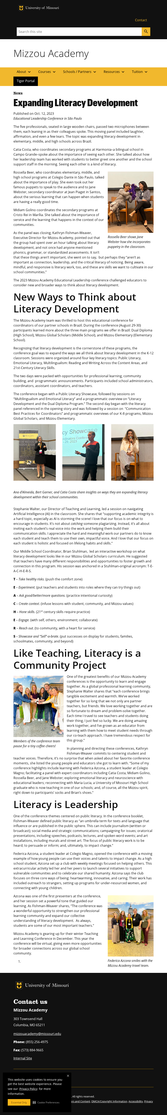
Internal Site (22, 1058)
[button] (46, 1102)
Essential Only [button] (19, 1102)
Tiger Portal (26, 81)
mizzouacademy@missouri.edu (37, 1033)
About (24, 71)
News (18, 93)
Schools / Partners (80, 71)
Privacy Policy (28, 1089)
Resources (114, 71)
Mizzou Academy (51, 53)
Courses (47, 71)
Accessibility (136, 1101)
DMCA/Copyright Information (109, 1101)
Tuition (140, 71)
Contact (141, 20)
